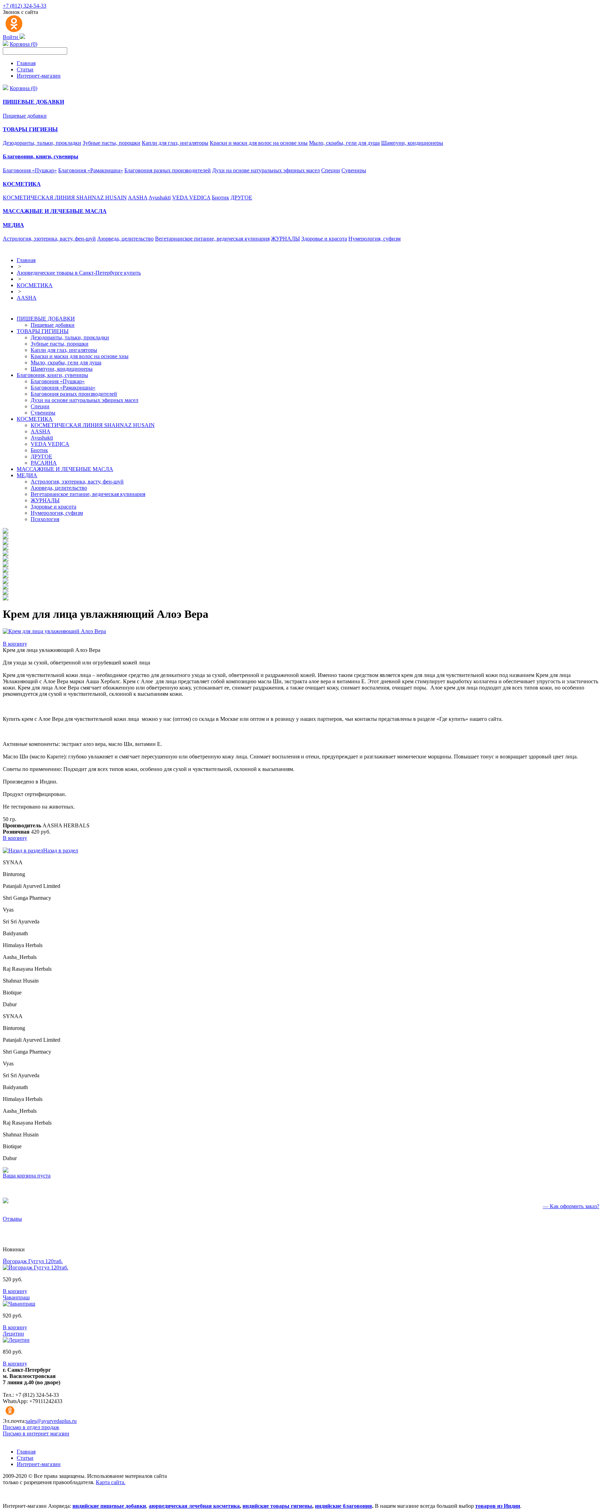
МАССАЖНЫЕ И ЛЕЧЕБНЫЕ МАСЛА (65, 469)
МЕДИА (27, 475)
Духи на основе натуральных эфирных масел (266, 170)
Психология (45, 519)
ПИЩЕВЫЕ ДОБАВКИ (46, 319)
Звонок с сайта (20, 12)
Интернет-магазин (39, 76)
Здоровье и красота (324, 239)
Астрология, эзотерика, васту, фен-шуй (49, 239)
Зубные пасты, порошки (111, 143)
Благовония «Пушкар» (30, 170)
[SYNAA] (5, 532)
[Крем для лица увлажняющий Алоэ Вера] (54, 631)
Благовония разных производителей (167, 170)
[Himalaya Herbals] (5, 571)
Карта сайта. (110, 1482)
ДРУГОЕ (241, 197)
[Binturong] (5, 537)
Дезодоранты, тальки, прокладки (42, 143)
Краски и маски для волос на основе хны (259, 143)
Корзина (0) (23, 44)
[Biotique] (5, 593)
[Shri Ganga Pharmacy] (5, 548)
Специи (330, 170)
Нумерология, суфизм (374, 239)
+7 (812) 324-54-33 (24, 6)
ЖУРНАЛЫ (285, 239)
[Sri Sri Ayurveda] (5, 559)
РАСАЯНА (44, 463)
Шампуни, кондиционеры (412, 143)
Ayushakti (159, 197)
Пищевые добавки (25, 116)
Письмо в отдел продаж (31, 1427)
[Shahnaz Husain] (5, 587)
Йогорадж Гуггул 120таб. (33, 1261)
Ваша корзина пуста (27, 1176)
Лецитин (13, 1334)
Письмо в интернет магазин (36, 1433)
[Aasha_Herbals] (5, 576)
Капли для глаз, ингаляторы (175, 143)
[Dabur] (5, 598)
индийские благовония (343, 1506)
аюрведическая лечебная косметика (194, 1506)
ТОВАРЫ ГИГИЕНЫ (43, 331)
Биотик (220, 197)
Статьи (25, 69)
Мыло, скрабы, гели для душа (344, 143)
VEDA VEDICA (191, 197)
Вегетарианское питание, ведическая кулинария (212, 239)
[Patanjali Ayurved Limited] (5, 543)
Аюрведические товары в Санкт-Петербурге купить (79, 273)
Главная (26, 63)
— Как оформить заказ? (571, 1206)
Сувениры (353, 170)
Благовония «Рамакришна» (90, 170)
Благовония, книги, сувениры (52, 375)
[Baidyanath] (5, 565)
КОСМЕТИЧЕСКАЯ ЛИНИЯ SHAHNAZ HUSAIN (65, 197)
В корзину (15, 644)
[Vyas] (5, 554)
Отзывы (12, 1219)
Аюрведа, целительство (125, 239)
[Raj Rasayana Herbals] (5, 582)
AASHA (137, 197)
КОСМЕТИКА (35, 285)
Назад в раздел (60, 850)
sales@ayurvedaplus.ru (51, 1421)
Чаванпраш (16, 1297)
